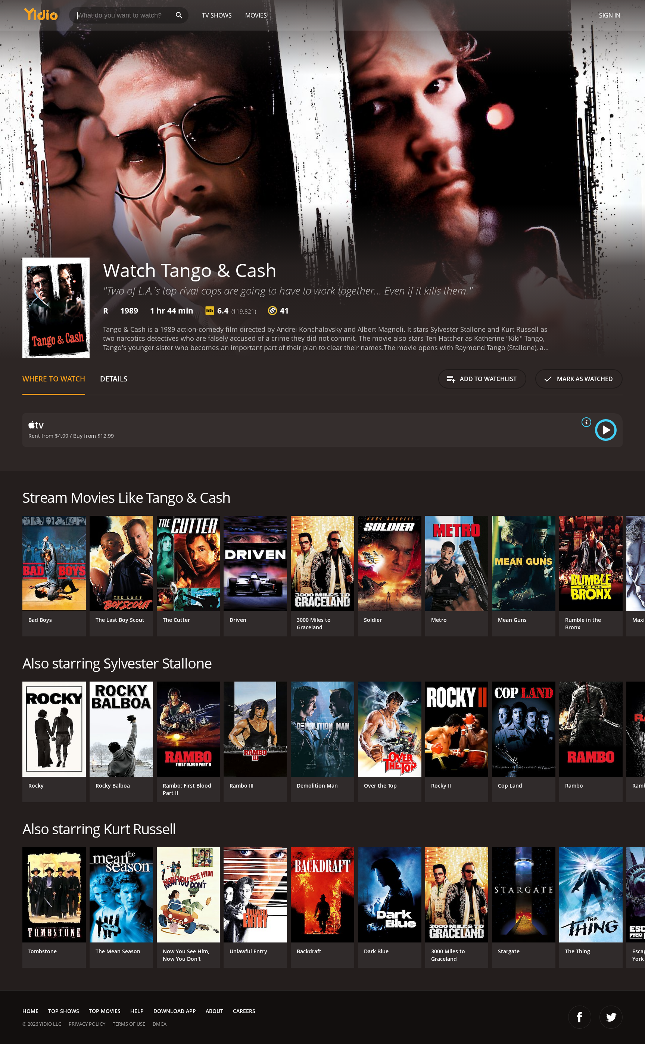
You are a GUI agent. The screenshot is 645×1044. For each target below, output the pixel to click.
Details (113, 379)
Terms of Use (129, 1023)
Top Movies (105, 1011)
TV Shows (217, 15)
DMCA (159, 1023)
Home (30, 1011)
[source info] (585, 422)
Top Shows (63, 1011)
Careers (244, 1011)
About (214, 1011)
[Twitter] (611, 1017)
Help (137, 1011)
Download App (174, 1011)
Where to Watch (53, 379)
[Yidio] (41, 16)
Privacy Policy (87, 1023)
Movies (256, 15)
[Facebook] (579, 1017)
